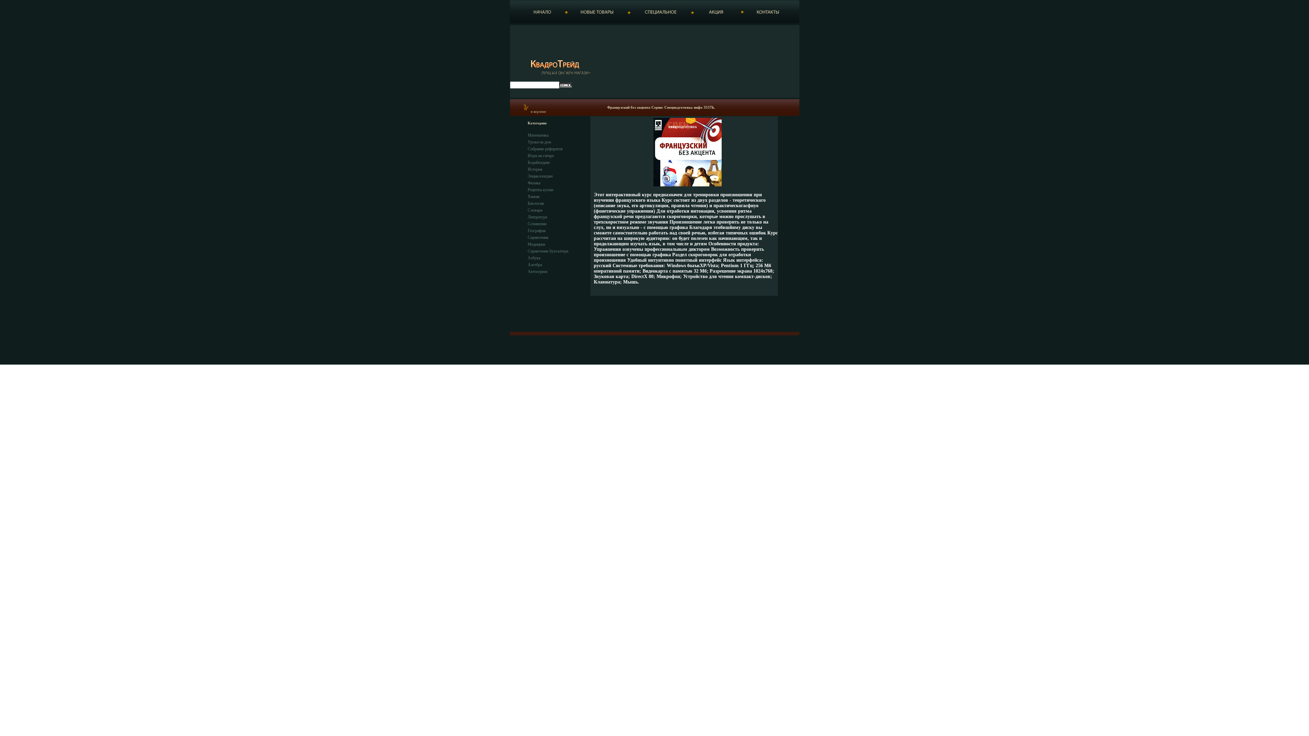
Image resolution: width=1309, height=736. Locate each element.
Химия (534, 196)
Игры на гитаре (541, 155)
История (535, 169)
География (537, 230)
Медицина (536, 244)
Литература (537, 217)
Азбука (534, 258)
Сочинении (537, 223)
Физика (534, 183)
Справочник (538, 237)
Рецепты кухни (540, 189)
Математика (538, 135)
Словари (535, 210)
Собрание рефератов (545, 149)
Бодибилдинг (539, 162)
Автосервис (538, 271)
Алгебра (535, 264)
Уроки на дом (539, 142)
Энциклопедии (540, 176)
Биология (536, 203)
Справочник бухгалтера (548, 251)
